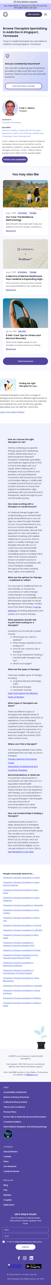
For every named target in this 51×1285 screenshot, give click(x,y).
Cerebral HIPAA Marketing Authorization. (28, 1242)
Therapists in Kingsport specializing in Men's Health (21, 936)
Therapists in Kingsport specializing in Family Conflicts (21, 911)
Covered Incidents (12, 1121)
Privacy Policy (9, 1111)
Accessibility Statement (14, 1092)
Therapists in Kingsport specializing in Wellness (22, 998)
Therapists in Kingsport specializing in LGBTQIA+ (23, 930)
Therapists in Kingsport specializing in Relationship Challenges (18, 964)
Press (6, 1161)
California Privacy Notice (15, 1102)
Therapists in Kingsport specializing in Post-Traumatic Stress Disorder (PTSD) (20, 956)
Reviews (7, 1195)
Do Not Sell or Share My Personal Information (24, 1116)
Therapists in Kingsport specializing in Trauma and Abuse (21, 991)
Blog (5, 1185)
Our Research (9, 1166)
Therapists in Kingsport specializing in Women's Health (22, 1004)
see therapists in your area (21, 851)
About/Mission (10, 1151)
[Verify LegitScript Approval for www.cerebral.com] (8, 1138)
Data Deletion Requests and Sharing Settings (25, 1126)
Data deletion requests (27, 1)
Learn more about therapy (12, 412)
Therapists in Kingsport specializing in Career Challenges (21, 899)
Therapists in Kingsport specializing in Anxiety (21, 877)
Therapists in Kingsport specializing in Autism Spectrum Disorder (21, 883)
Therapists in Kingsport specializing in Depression (23, 905)
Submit (25, 1247)
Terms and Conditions (14, 1107)
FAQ (5, 1190)
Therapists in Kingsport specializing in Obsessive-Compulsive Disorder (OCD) (18, 944)
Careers (7, 1156)
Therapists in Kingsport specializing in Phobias (21, 950)
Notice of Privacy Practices (16, 1097)
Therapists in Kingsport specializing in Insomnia (22, 925)
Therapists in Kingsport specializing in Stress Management (21, 979)
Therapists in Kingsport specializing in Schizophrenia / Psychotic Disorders (18, 971)
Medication (8, 1204)
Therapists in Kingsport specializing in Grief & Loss (21, 919)
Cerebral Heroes (11, 1171)
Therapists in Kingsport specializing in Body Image (20, 891)
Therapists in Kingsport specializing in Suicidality (22, 986)
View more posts (25, 361)
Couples (7, 1199)
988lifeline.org (32, 1075)
